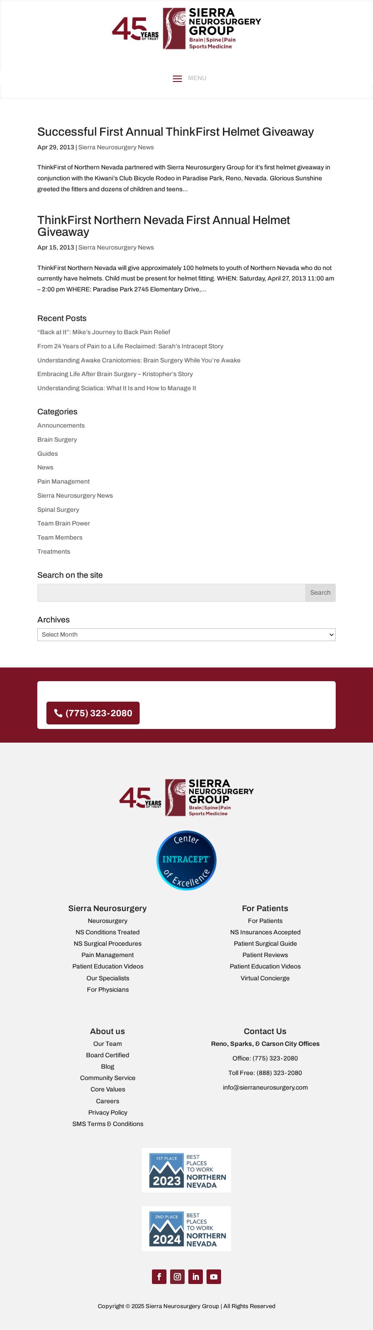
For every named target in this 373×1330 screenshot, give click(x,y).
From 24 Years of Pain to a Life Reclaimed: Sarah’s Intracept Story (130, 346)
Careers (107, 1101)
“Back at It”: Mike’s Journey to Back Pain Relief (103, 332)
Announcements (61, 425)
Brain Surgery (57, 439)
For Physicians (108, 989)
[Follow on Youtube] (214, 1276)
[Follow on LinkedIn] (195, 1276)
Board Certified (107, 1055)
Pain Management (63, 481)
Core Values (108, 1089)
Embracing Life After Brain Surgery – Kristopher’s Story (115, 374)
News (45, 467)
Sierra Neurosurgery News (116, 147)
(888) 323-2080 (279, 1073)
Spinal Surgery (58, 509)
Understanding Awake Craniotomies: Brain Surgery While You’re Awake (139, 360)
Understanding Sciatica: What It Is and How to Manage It (116, 388)
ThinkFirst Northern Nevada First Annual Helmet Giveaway (163, 226)
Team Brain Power (63, 523)
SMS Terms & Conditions (107, 1124)
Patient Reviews (265, 955)
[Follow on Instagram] (177, 1276)
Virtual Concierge (265, 978)
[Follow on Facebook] (159, 1276)
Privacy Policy (107, 1112)
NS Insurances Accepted (265, 932)
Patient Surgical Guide (265, 943)
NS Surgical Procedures (107, 943)
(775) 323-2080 (99, 713)
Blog (107, 1066)
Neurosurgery (107, 920)
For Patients (265, 920)
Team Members (59, 537)
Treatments (53, 551)
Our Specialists (107, 978)
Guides (47, 453)
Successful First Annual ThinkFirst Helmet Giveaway (175, 131)
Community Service (108, 1078)
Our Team (107, 1043)
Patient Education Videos (107, 966)
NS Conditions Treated (108, 932)
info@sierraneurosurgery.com (265, 1087)
